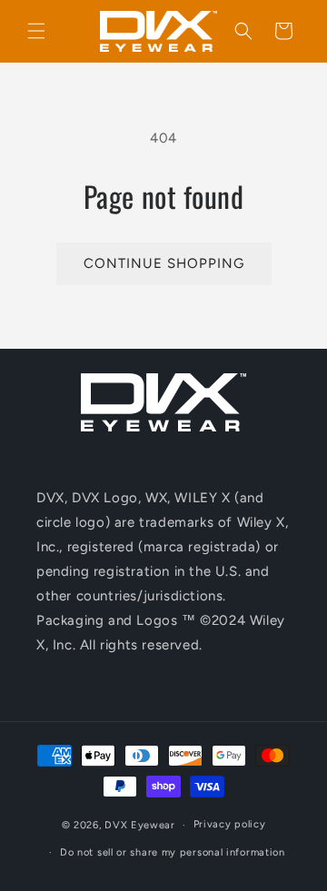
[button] (36, 31)
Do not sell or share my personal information (172, 852)
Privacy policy (229, 824)
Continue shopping (164, 263)
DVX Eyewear (139, 825)
